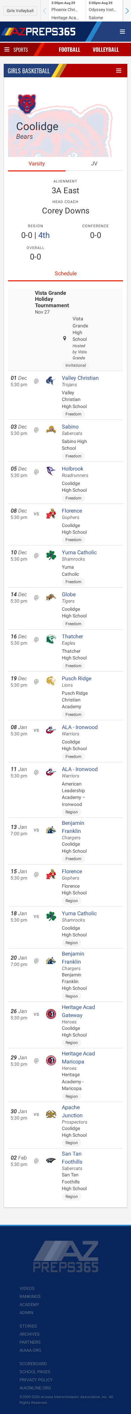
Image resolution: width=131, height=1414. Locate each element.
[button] (127, 11)
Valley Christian (80, 381)
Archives (29, 1334)
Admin (26, 1312)
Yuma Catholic (79, 555)
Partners (30, 1342)
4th (44, 235)
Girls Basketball (29, 70)
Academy (29, 1304)
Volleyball (106, 49)
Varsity (37, 163)
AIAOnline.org (35, 1387)
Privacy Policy (36, 1379)
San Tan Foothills (72, 1160)
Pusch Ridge (76, 681)
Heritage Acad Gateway (78, 1014)
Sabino (72, 429)
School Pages (34, 1371)
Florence (72, 514)
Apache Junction (74, 1114)
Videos (27, 1288)
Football (69, 49)
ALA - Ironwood (80, 730)
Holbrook (75, 472)
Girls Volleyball (20, 10)
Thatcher (72, 639)
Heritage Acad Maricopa (78, 1060)
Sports (20, 49)
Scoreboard (33, 1363)
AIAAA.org (30, 1350)
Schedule (66, 273)
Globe (69, 597)
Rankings (30, 1296)
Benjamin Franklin (73, 830)
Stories (28, 1326)
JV (94, 163)
